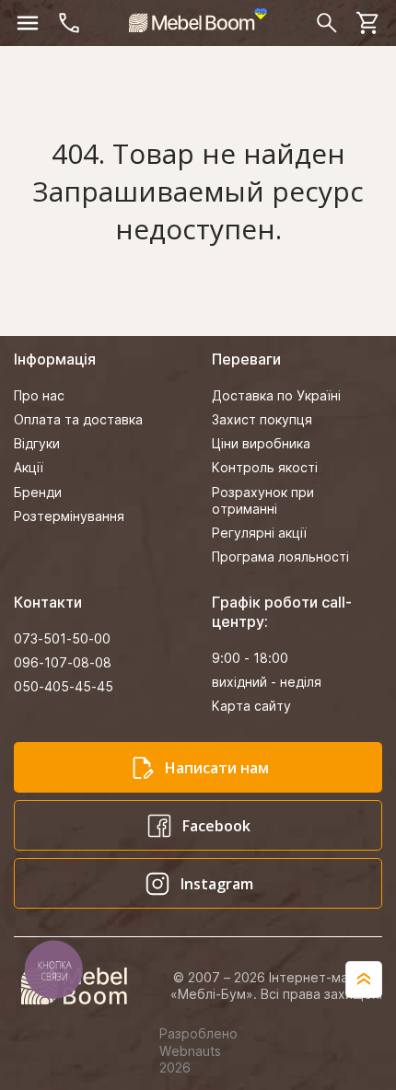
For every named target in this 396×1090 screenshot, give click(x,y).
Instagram (217, 884)
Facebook (216, 826)
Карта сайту (251, 705)
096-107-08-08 (62, 662)
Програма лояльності (280, 556)
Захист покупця (262, 419)
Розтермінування (69, 516)
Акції (28, 467)
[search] (327, 23)
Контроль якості (265, 467)
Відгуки (37, 443)
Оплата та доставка (78, 419)
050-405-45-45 (63, 686)
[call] (69, 23)
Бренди (38, 492)
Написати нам (217, 768)
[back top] (363, 979)
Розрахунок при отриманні (263, 500)
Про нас (39, 395)
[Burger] (27, 23)
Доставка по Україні (276, 395)
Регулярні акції (259, 532)
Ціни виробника (261, 443)
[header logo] (198, 20)
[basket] (368, 23)
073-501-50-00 (62, 638)
